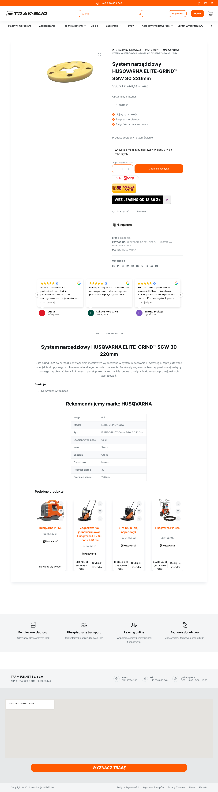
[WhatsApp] (118, 266)
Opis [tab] (97, 333)
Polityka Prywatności (128, 787)
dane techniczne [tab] (114, 333)
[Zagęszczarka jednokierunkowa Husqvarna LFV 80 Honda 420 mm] (89, 510)
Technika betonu (73, 25)
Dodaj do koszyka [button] (97, 565)
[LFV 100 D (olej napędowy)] (128, 510)
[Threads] (156, 266)
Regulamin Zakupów (153, 787)
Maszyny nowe (121, 245)
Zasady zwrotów (176, 787)
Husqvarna (165, 242)
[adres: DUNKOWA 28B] (116, 679)
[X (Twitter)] (123, 266)
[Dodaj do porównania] (61, 511)
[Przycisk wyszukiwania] (139, 13)
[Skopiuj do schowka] (142, 266)
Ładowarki (112, 25)
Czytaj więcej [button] (48, 302)
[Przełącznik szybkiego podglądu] (61, 518)
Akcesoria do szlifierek (141, 242)
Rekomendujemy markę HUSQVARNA (109, 404)
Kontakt (203, 787)
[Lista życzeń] (205, 3)
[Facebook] (113, 266)
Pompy (130, 25)
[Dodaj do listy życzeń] (61, 503)
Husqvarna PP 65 (50, 527)
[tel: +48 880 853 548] (145, 679)
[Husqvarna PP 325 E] (167, 510)
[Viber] (132, 266)
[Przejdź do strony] (113, 50)
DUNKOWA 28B (129, 680)
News (192, 787)
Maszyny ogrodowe (19, 25)
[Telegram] (147, 266)
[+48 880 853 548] (97, 3)
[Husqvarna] (122, 225)
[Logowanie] (199, 3)
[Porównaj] (212, 3)
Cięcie (94, 25)
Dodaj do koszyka (159, 168)
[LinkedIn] (128, 266)
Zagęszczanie (47, 25)
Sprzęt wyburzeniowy (190, 25)
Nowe (197, 13)
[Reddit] (151, 266)
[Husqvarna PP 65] (50, 510)
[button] (180, 295)
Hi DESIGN (48, 787)
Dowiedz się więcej (50, 566)
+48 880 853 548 (111, 3)
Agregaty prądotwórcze (156, 25)
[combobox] (108, 13)
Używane (177, 13)
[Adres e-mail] (137, 266)
